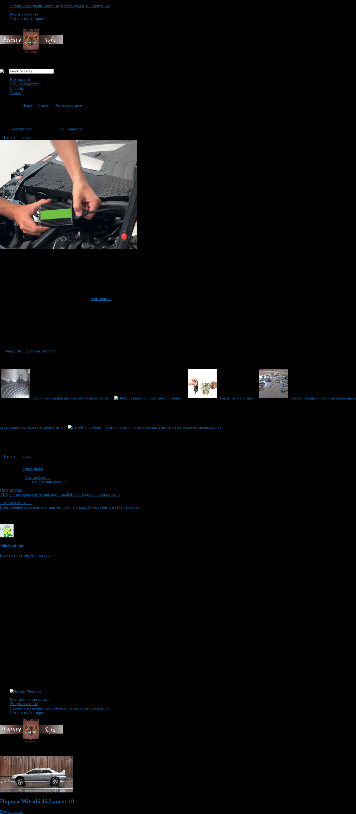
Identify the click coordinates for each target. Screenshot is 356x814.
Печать (8, 137)
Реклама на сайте (24, 14)
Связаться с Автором (27, 18)
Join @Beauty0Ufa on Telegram (30, 351)
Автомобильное (68, 105)
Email (25, 137)
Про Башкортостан (25, 84)
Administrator (21, 129)
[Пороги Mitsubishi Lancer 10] (36, 791)
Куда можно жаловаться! (30, 699)
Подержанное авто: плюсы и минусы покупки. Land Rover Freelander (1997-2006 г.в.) (70, 505)
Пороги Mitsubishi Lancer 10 (37, 801)
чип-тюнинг (101, 299)
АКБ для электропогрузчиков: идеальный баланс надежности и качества (60, 493)
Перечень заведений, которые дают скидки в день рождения (59, 6)
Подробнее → (11, 812)
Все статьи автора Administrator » (27, 555)
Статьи (15, 93)
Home (27, 105)
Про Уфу (17, 88)
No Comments (71, 129)
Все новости (20, 80)
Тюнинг (37, 482)
